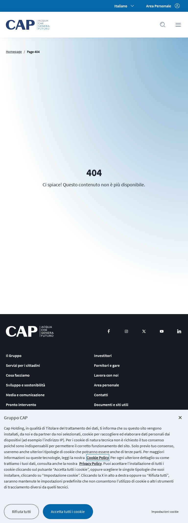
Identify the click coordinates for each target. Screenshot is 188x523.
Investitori (103, 355)
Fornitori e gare (107, 365)
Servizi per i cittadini (23, 365)
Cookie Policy (98, 457)
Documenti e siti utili (111, 404)
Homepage (14, 51)
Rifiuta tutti (21, 511)
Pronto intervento (21, 404)
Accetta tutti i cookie (68, 511)
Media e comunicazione (25, 394)
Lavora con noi (106, 375)
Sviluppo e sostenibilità (25, 385)
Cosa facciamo (18, 375)
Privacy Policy (90, 463)
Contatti (101, 394)
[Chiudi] (180, 417)
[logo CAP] (30, 331)
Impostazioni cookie (165, 512)
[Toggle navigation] (178, 25)
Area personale (106, 385)
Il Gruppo (14, 355)
